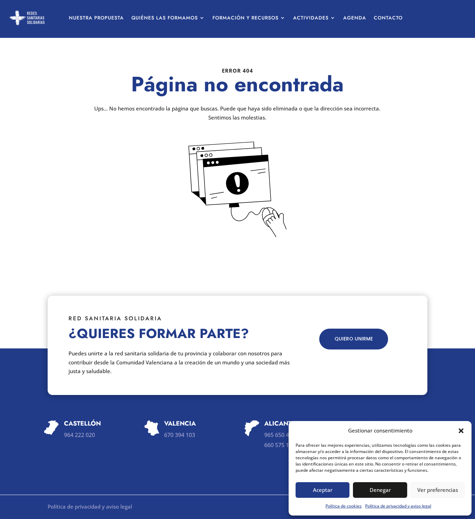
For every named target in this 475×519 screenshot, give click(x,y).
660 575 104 (279, 445)
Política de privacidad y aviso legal (398, 506)
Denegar (380, 489)
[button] (461, 430)
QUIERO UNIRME (354, 338)
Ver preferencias (437, 489)
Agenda (354, 17)
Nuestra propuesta (96, 17)
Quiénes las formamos (164, 17)
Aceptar (322, 489)
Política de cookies (343, 506)
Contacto (388, 17)
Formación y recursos (245, 17)
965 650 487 (279, 435)
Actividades (311, 17)
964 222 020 (79, 435)
